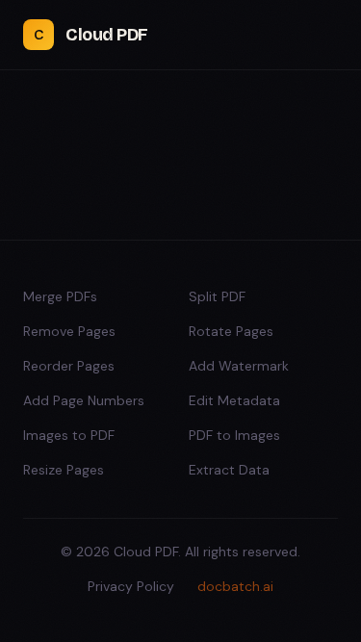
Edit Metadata (234, 400)
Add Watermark (239, 365)
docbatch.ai (235, 586)
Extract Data (229, 469)
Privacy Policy (131, 586)
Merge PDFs (60, 296)
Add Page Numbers (83, 400)
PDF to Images (234, 435)
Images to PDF (69, 435)
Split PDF (217, 296)
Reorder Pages (69, 365)
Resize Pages (63, 469)
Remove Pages (69, 331)
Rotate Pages (231, 331)
